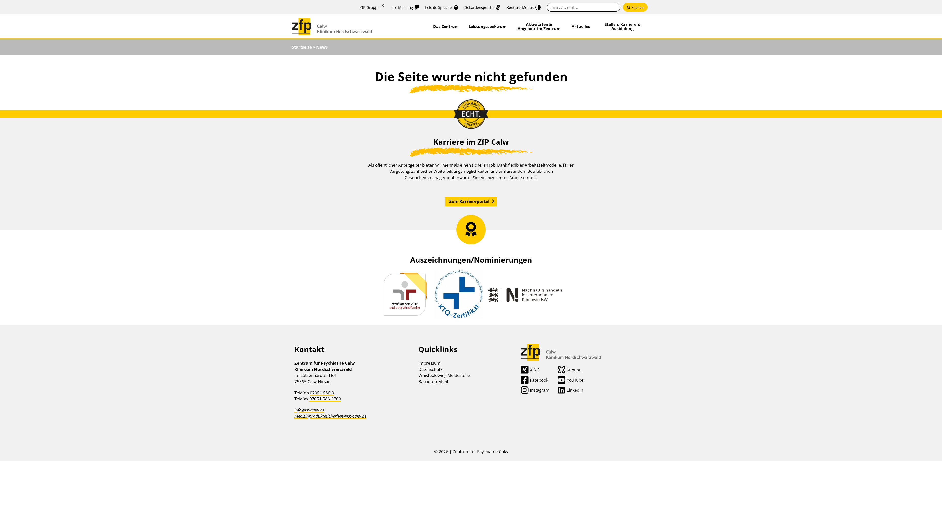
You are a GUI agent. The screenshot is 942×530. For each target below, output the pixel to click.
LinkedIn (575, 390)
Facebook (539, 380)
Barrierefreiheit (433, 381)
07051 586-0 (322, 393)
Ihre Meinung (402, 7)
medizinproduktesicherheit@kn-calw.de (330, 416)
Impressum (430, 363)
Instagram (539, 390)
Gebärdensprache (479, 7)
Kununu (574, 369)
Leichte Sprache (438, 7)
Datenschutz (430, 369)
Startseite (302, 47)
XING (535, 369)
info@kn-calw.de (309, 410)
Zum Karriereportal (469, 201)
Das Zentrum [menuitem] (446, 26)
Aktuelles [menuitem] (581, 26)
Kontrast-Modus (520, 7)
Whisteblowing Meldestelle (444, 375)
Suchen (637, 7)
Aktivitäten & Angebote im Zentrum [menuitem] (539, 26)
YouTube (575, 380)
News (322, 47)
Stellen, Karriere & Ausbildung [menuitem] (622, 26)
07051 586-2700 (325, 399)
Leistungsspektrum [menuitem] (488, 26)
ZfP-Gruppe (369, 7)
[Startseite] (332, 21)
